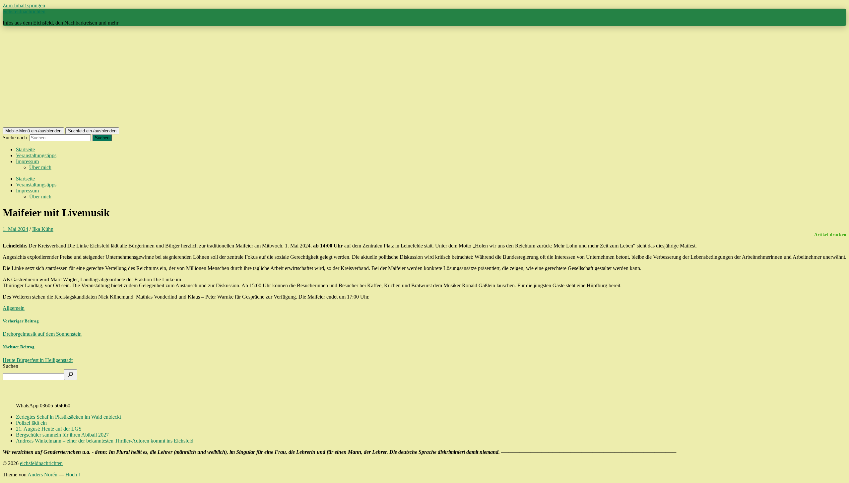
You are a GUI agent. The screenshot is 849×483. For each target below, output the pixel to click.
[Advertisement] (424, 77)
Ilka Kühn (42, 229)
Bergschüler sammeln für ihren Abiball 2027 (62, 435)
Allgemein (14, 308)
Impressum (27, 161)
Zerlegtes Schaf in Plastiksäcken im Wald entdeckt (68, 417)
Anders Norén (42, 474)
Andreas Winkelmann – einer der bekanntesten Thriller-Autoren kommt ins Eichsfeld (104, 441)
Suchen (10, 366)
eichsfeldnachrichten (24, 11)
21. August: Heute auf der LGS (49, 429)
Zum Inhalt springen (24, 5)
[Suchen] (70, 374)
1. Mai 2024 (15, 229)
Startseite (25, 149)
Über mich (40, 167)
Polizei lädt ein (31, 423)
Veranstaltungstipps (36, 155)
